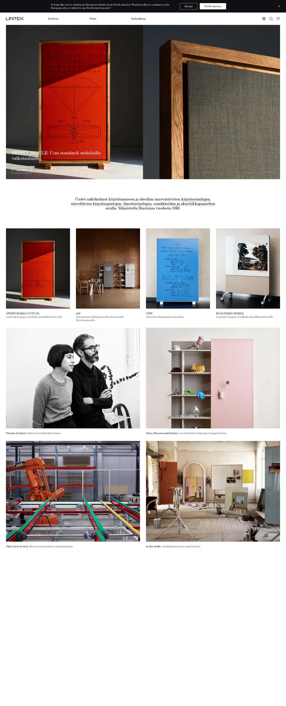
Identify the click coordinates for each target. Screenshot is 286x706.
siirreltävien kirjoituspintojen (96, 204)
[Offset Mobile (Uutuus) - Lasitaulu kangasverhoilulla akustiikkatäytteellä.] (38, 268)
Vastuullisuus (138, 18)
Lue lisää (22, 170)
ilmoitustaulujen (137, 204)
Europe (189, 6)
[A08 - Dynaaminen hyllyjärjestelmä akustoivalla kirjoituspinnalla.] (108, 268)
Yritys (92, 18)
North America (213, 6)
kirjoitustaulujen (195, 199)
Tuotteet (53, 18)
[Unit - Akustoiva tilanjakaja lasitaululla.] (178, 268)
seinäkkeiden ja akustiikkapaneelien (184, 204)
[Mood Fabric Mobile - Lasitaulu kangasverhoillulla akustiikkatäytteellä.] (248, 268)
